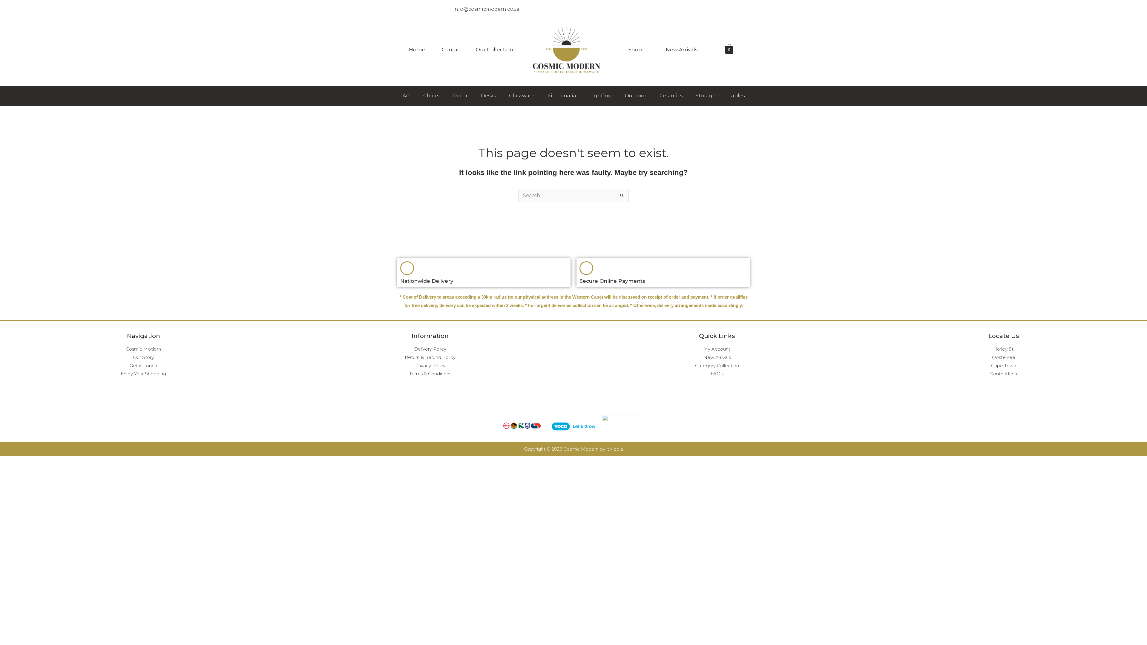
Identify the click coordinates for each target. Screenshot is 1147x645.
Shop (635, 50)
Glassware (521, 96)
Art (406, 96)
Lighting (600, 96)
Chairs (431, 96)
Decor (460, 96)
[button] (418, 50)
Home (417, 50)
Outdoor (635, 96)
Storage (705, 96)
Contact (452, 50)
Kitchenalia (562, 96)
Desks (488, 96)
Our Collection (494, 50)
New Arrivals (682, 50)
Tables (737, 96)
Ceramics (671, 96)
